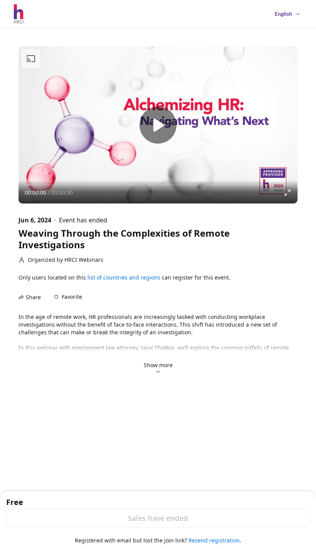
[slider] (158, 185)
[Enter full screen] (287, 193)
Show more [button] (158, 365)
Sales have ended (158, 518)
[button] (68, 297)
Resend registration (214, 540)
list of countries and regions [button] (123, 277)
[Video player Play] (158, 125)
